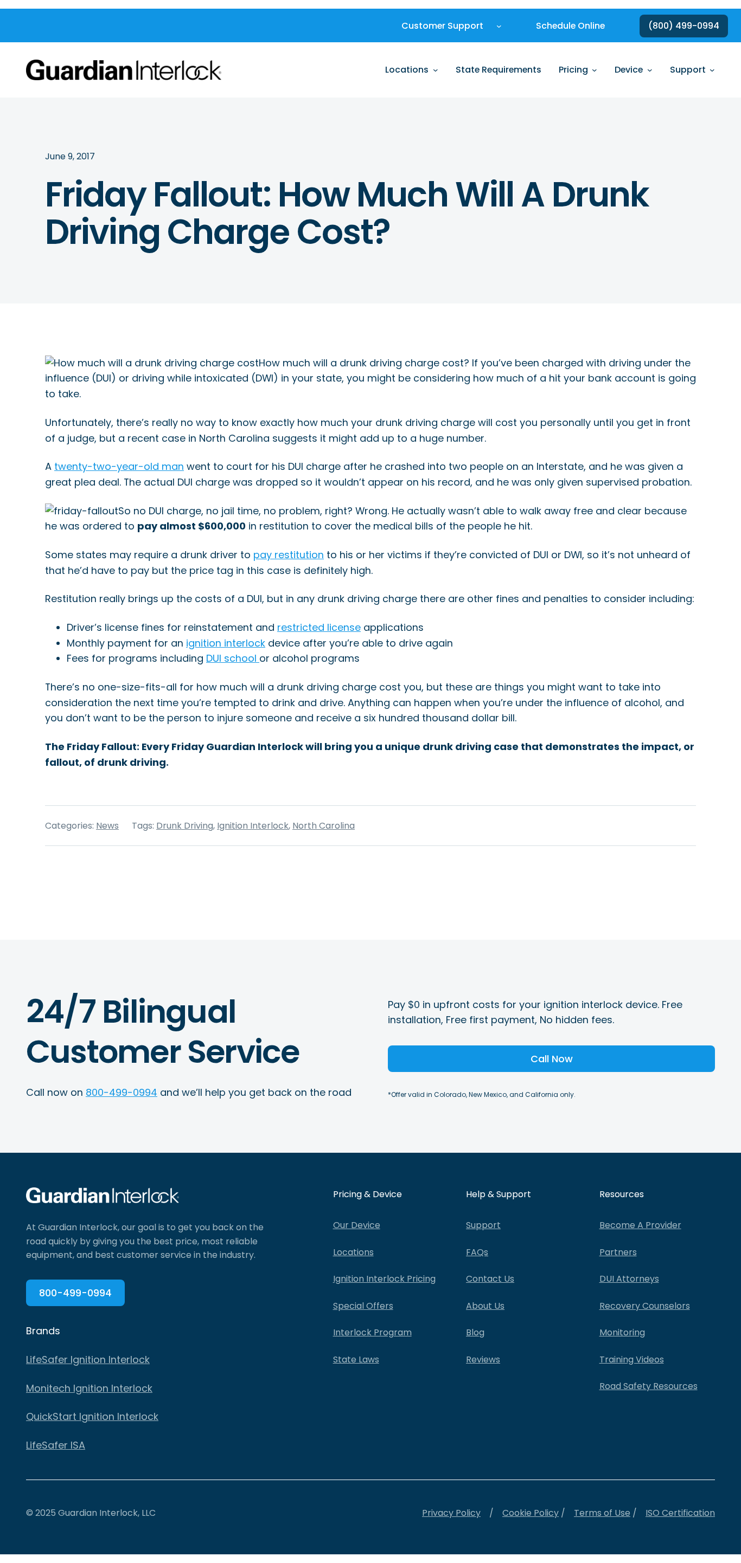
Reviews (483, 1359)
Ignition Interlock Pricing (384, 1279)
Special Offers (363, 1306)
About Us (485, 1306)
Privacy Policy (451, 1513)
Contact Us (490, 1279)
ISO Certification (680, 1513)
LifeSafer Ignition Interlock (88, 1359)
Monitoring (622, 1332)
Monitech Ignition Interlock (89, 1388)
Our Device (356, 1225)
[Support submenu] (712, 70)
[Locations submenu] (435, 70)
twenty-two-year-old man (119, 466)
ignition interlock (225, 643)
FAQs (477, 1252)
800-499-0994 (121, 1092)
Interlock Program (372, 1332)
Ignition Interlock (253, 825)
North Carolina (323, 825)
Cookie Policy (530, 1513)
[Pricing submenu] (594, 70)
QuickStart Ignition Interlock (92, 1416)
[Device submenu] (650, 70)
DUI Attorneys (629, 1279)
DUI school (232, 658)
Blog (475, 1332)
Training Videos (631, 1359)
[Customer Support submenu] (499, 26)
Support (483, 1225)
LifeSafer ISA (55, 1445)
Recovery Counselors (644, 1306)
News (107, 825)
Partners (618, 1252)
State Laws (356, 1359)
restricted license (319, 627)
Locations (353, 1252)
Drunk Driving (184, 825)
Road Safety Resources (648, 1386)
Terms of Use (602, 1513)
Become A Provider (640, 1225)
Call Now (552, 1058)
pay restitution (288, 554)
